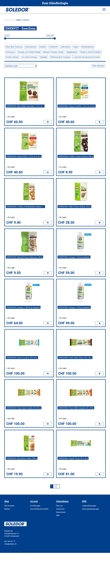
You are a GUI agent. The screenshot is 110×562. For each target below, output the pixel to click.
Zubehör (42, 47)
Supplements (72, 52)
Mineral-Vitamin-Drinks (53, 52)
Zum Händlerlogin (55, 3)
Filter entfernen (98, 66)
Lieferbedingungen (89, 506)
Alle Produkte (9, 506)
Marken (7, 509)
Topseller (43, 57)
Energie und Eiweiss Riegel (29, 52)
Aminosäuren (30, 47)
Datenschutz (61, 512)
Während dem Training (60, 57)
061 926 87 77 (9, 541)
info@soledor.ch (10, 544)
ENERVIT (12, 20)
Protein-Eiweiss (12, 57)
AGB (57, 515)
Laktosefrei (65, 47)
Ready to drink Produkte (90, 52)
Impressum (60, 509)
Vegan (75, 47)
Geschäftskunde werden (39, 509)
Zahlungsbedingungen (90, 509)
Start (5, 20)
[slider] (5, 38)
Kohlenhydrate (88, 47)
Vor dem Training (29, 57)
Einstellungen (35, 506)
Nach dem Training (14, 47)
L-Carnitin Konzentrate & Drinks (86, 57)
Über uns (59, 506)
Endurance (10, 52)
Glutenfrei (53, 47)
